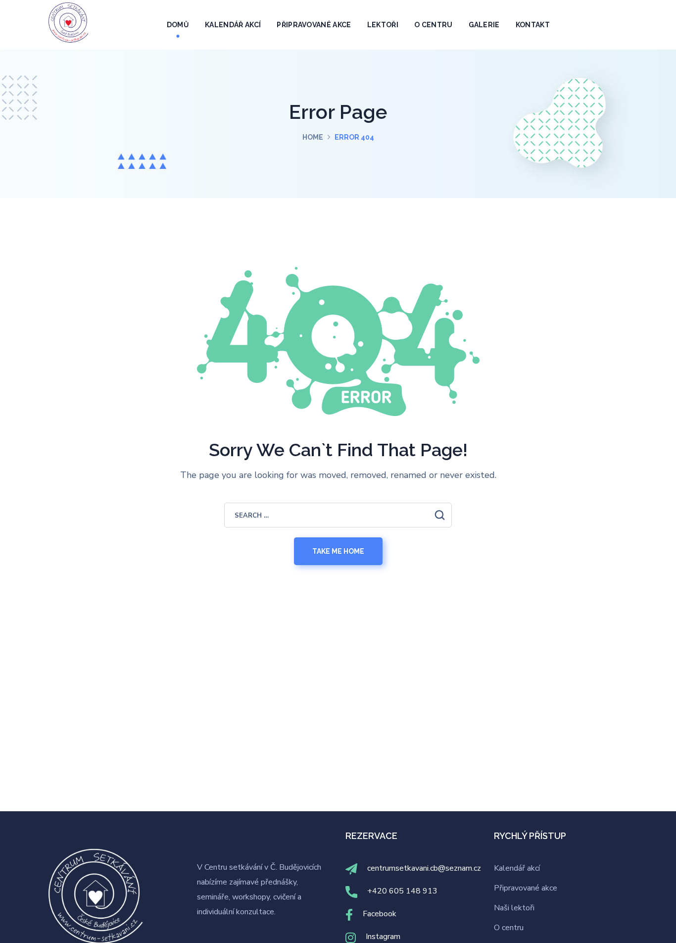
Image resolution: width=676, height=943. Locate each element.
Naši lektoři (514, 907)
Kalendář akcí (517, 868)
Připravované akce (525, 888)
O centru (509, 927)
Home (312, 137)
